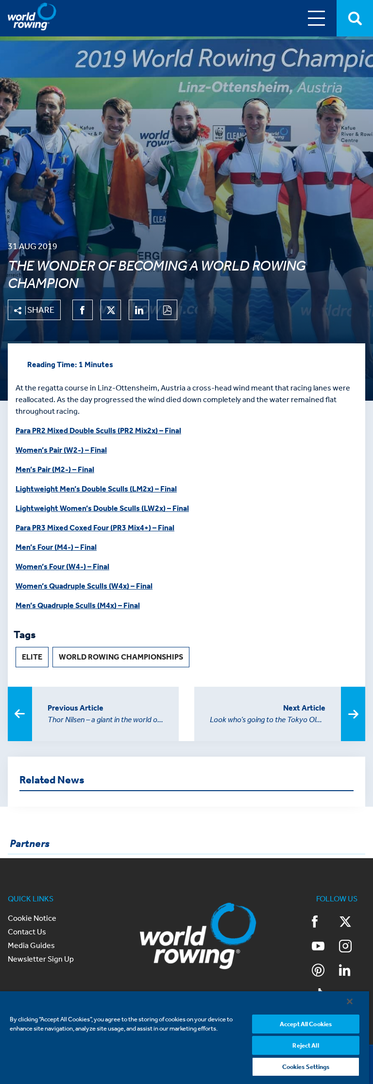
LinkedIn (352, 971)
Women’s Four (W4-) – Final (62, 566)
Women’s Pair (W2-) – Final (61, 450)
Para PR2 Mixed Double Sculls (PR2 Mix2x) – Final (98, 430)
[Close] (350, 1001)
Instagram (352, 947)
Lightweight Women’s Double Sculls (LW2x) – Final (102, 508)
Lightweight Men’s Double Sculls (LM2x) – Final (96, 488)
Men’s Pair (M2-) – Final (55, 469)
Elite (32, 656)
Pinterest (325, 971)
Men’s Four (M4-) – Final (56, 547)
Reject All (305, 1045)
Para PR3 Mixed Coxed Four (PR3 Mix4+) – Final (95, 527)
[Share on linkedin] (139, 310)
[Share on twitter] (111, 310)
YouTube (325, 947)
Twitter (352, 923)
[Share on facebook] (82, 310)
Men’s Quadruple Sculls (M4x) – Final (78, 605)
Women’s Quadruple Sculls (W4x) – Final (84, 586)
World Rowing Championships (121, 656)
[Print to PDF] (167, 310)
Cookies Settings (306, 1066)
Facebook (325, 923)
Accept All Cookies (306, 1024)
